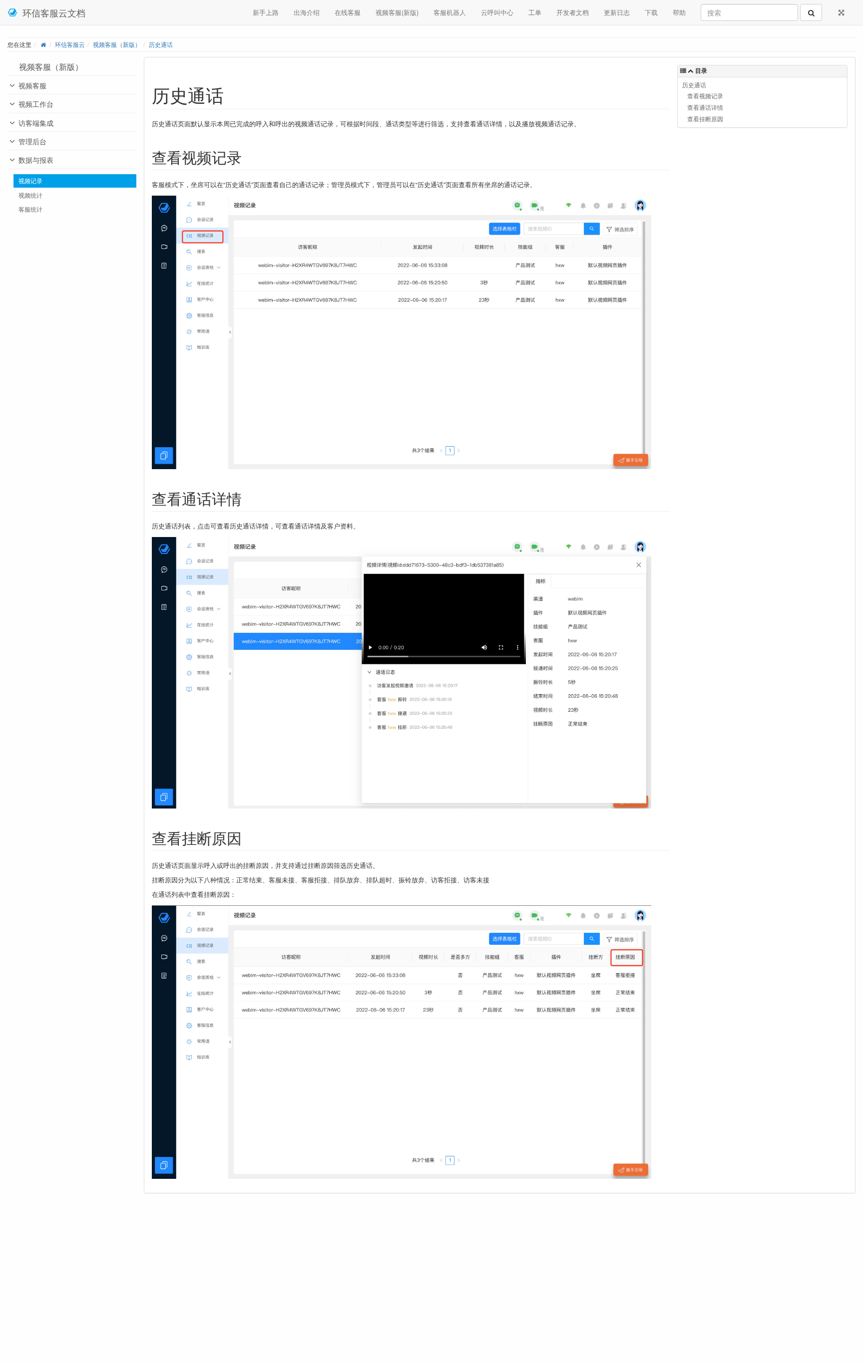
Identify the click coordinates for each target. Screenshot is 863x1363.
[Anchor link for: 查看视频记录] (249, 156)
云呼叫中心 (497, 12)
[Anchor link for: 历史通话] (233, 94)
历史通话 (161, 44)
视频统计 (30, 195)
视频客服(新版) (397, 12)
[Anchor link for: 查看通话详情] (249, 498)
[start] (43, 44)
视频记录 (30, 181)
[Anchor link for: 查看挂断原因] (249, 837)
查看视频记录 (705, 96)
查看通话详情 (705, 107)
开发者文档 (572, 12)
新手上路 (266, 12)
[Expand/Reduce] (841, 12)
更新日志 (617, 12)
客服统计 (30, 209)
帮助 (679, 12)
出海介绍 (307, 12)
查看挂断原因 (705, 119)
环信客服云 (70, 44)
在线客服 (348, 12)
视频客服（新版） (117, 44)
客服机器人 (449, 12)
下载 (651, 12)
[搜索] (811, 12)
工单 (534, 12)
